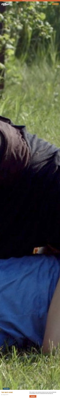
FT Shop (55, 4)
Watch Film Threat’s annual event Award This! (30, 0)
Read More (33, 396)
